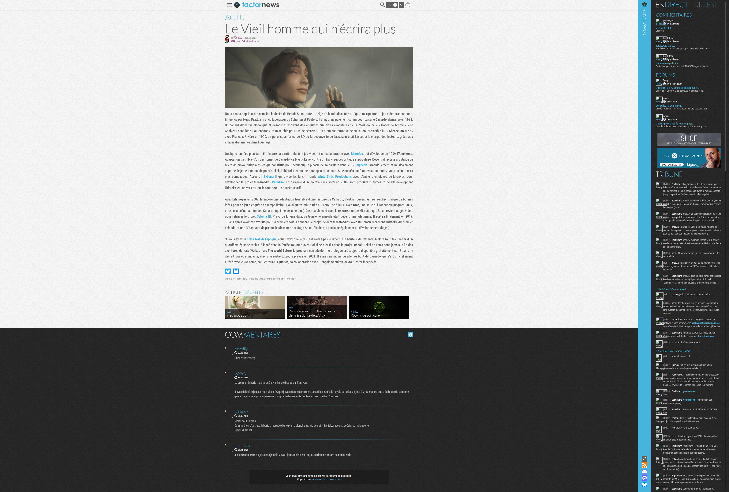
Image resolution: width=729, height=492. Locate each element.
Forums (665, 75)
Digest (705, 5)
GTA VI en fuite (663, 27)
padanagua (668, 20)
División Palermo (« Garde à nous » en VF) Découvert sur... (682, 108)
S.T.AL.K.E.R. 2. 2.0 (665, 45)
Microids (253, 279)
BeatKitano (668, 38)
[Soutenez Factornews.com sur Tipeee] (689, 167)
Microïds (357, 153)
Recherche (383, 5)
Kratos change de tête (667, 63)
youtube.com (689, 391)
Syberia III (264, 216)
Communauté (644, 227)
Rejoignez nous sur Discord (644, 472)
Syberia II (270, 176)
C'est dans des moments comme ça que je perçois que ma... (682, 126)
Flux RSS (644, 465)
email (238, 41)
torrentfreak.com (706, 336)
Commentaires (674, 15)
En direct (672, 5)
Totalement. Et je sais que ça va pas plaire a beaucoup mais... (684, 48)
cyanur (666, 115)
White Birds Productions (335, 176)
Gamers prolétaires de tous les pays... (675, 123)
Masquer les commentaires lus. (410, 334)
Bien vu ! (660, 30)
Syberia (362, 165)
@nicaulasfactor (252, 41)
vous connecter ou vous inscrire (326, 479)
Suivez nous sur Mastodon (644, 478)
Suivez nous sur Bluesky (644, 484)
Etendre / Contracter (644, 459)
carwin (666, 98)
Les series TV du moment (669, 105)
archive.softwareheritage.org (706, 323)
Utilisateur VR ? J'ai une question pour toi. (677, 87)
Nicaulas (239, 37)
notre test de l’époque (261, 239)
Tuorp (665, 80)
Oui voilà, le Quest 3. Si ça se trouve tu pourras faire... (680, 90)
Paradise (278, 182)
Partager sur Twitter (228, 271)
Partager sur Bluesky (236, 271)
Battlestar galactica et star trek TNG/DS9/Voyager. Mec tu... (683, 66)
